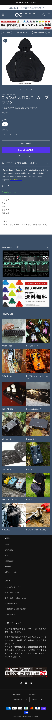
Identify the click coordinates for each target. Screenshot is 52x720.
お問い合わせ (10, 614)
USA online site (11, 572)
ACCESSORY (9, 561)
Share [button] (7, 186)
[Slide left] (20, 89)
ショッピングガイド (13, 587)
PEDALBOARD (8, 499)
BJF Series (31, 345)
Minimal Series (8, 439)
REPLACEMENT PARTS (36, 529)
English (34, 699)
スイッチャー (18, 32)
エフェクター (7, 32)
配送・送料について (13, 592)
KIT (27, 469)
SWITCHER (9, 550)
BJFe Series (7, 376)
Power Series (32, 439)
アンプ (28, 32)
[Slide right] (31, 89)
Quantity (5, 130)
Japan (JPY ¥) (17, 699)
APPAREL (6, 529)
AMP (6, 556)
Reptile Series (32, 409)
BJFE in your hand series (37, 376)
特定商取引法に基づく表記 (15, 609)
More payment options (26, 156)
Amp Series (7, 345)
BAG (28, 499)
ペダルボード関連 (39, 32)
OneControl (22, 716)
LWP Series (7, 469)
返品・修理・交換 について (15, 598)
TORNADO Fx (7, 409)
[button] (3, 14)
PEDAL (7, 545)
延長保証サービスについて (15, 603)
